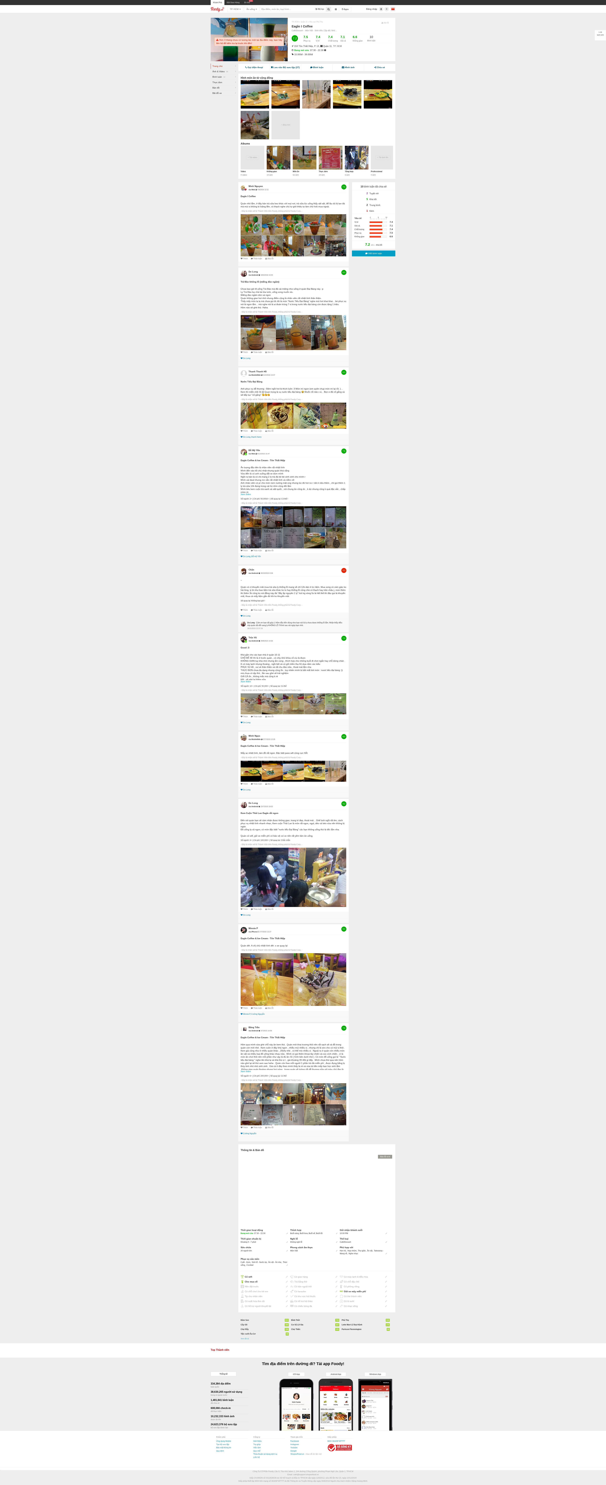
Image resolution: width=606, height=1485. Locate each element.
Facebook (294, 1441)
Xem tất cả (245, 1339)
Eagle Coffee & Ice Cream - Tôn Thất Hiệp (263, 460)
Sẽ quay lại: (276, 499)
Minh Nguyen (256, 186)
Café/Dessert (297, 31)
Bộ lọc (320, 9)
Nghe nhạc (353, 1253)
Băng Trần (254, 1027)
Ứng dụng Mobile (223, 1441)
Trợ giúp (257, 1444)
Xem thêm (246, 494)
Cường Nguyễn (249, 1133)
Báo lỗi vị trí (385, 1157)
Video (243, 171)
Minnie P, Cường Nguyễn (254, 1014)
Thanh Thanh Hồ (258, 371)
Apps (346, 9)
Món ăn (296, 171)
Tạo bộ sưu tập (222, 1444)
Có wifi (248, 1276)
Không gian (272, 171)
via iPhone (253, 932)
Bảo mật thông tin (223, 1448)
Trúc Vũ (253, 637)
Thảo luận (257, 258)
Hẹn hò (343, 1251)
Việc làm (257, 1448)
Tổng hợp (349, 171)
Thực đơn (217, 82)
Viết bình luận (375, 253)
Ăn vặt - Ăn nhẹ (274, 1262)
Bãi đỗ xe (217, 93)
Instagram (294, 1444)
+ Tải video (252, 157)
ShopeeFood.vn (297, 1454)
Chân (251, 569)
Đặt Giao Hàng (233, 2)
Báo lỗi (270, 258)
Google (293, 1451)
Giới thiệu (257, 1441)
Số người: (245, 499)
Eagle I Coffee (248, 196)
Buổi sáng (294, 1233)
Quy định (220, 1451)
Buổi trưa (304, 1233)
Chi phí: (256, 499)
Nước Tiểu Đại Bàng (251, 381)
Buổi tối (319, 1233)
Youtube (293, 1448)
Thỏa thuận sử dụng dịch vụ (265, 1454)
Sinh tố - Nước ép (259, 1262)
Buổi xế (312, 1233)
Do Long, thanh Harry (252, 437)
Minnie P (253, 928)
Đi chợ (247, 2)
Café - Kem (245, 1262)
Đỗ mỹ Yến (254, 450)
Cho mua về (251, 1281)
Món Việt (309, 31)
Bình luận (218, 77)
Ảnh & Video (220, 71)
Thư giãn (362, 1251)
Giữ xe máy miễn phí (355, 1291)
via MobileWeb (255, 375)
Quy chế (256, 1451)
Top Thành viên (220, 1350)
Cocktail (250, 1265)
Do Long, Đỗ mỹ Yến (252, 556)
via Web (252, 190)
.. (241, 580)
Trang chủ (217, 66)
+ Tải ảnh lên (382, 157)
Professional (376, 171)
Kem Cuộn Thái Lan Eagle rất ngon (259, 813)
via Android (254, 275)
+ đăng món (285, 125)
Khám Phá (217, 2)
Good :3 (245, 647)
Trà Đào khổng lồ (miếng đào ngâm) (260, 281)
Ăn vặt (369, 1251)
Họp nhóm (352, 1251)
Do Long (253, 271)
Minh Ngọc (254, 736)
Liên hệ (256, 1457)
